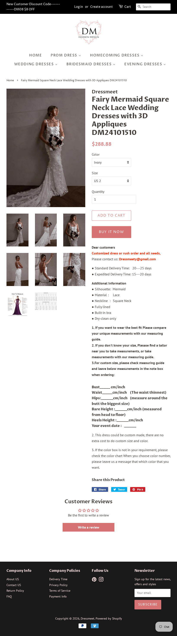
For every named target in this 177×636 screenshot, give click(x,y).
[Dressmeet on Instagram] (101, 580)
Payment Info (58, 596)
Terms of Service (59, 591)
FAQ (9, 596)
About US (12, 579)
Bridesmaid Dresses (89, 64)
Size (95, 173)
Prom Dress (65, 55)
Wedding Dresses (34, 64)
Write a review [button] (88, 527)
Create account (101, 7)
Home (35, 55)
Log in (78, 7)
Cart (127, 7)
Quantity (98, 191)
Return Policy (15, 591)
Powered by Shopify (109, 618)
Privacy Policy (58, 585)
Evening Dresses (143, 64)
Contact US (13, 585)
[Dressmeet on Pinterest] (94, 580)
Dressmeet (87, 618)
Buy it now (111, 232)
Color (96, 154)
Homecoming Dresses (115, 55)
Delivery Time (58, 579)
